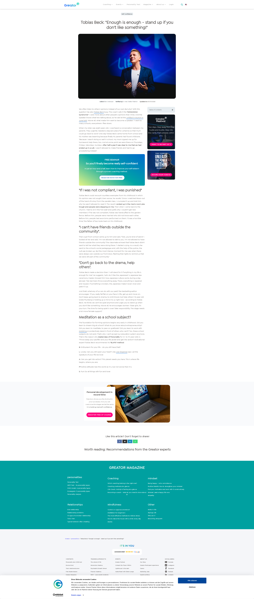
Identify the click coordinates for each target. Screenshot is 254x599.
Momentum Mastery (97, 565)
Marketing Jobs (144, 571)
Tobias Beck (99, 112)
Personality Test (72, 482)
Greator (67, 538)
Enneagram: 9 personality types (78, 491)
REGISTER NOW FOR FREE (111, 178)
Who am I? (151, 515)
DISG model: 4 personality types (78, 488)
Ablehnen (192, 587)
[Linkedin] (130, 441)
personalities (75, 538)
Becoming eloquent (155, 518)
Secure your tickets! (161, 175)
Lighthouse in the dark (122, 568)
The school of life (96, 562)
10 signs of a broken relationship (78, 515)
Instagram (171, 565)
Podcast (170, 571)
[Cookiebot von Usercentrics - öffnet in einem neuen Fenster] (58, 595)
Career (142, 568)
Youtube (170, 562)
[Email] (124, 441)
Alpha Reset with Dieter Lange (124, 571)
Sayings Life (152, 513)
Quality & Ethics (145, 575)
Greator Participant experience (149, 565)
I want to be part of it (161, 144)
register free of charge (99, 415)
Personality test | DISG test (74, 562)
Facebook (171, 568)
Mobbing (83, 331)
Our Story (143, 562)
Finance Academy (96, 571)
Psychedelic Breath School (99, 568)
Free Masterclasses (71, 571)
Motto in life (152, 509)
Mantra (110, 522)
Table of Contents (155, 110)
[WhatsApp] (135, 441)
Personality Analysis (74, 494)
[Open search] (182, 4)
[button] (107, 4)
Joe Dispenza (121, 352)
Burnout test (70, 565)
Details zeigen (76, 595)
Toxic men (71, 518)
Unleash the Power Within (123, 565)
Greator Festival (120, 562)
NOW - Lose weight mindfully (100, 575)
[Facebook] (119, 441)
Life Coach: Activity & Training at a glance (122, 489)
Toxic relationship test (72, 568)
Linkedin (170, 575)
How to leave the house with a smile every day (124, 519)
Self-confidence (127, 14)
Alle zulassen (192, 580)
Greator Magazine (71, 575)
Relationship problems (75, 513)
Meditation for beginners (116, 513)
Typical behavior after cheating (78, 522)
